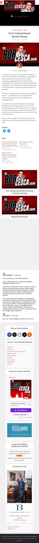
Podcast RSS (11, 529)
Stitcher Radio (11, 356)
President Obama (17, 30)
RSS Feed (10, 349)
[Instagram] (24, 334)
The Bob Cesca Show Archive (16, 351)
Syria (25, 30)
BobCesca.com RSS (13, 527)
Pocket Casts (11, 360)
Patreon (9, 347)
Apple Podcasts (12, 353)
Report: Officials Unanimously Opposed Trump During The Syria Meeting (9, 155)
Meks (7, 538)
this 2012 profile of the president (20, 110)
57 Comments (23, 39)
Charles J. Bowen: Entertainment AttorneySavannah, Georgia (19, 518)
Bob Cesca (23, 71)
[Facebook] (9, 334)
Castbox (9, 358)
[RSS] (29, 334)
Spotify (9, 364)
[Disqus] (19, 244)
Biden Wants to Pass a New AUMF (26, 143)
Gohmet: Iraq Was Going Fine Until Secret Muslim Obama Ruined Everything (10, 144)
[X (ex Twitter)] (14, 334)
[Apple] (19, 334)
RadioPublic (10, 362)
